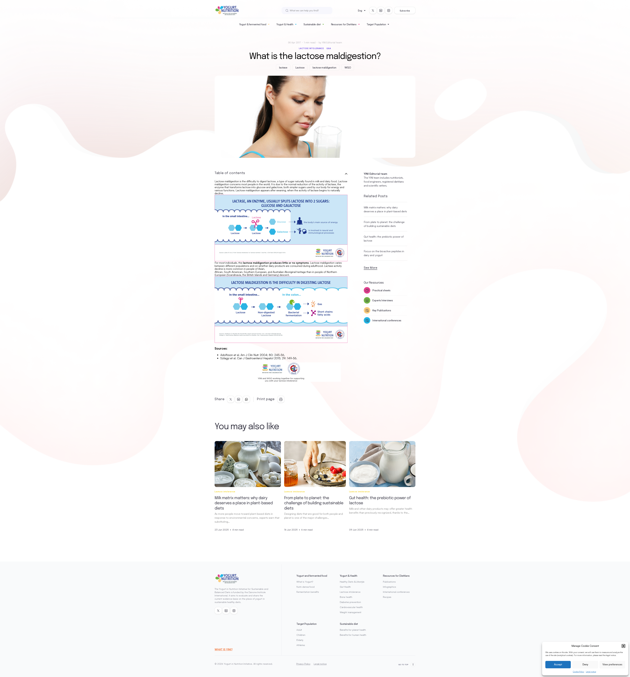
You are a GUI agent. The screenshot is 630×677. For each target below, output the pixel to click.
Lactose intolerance (311, 48)
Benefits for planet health (353, 629)
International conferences (396, 591)
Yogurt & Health (284, 24)
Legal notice (591, 671)
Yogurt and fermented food (311, 575)
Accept (558, 664)
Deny (585, 664)
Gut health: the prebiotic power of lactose (384, 238)
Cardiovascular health (351, 607)
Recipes (387, 597)
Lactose (299, 67)
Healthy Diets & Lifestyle (352, 581)
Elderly (299, 640)
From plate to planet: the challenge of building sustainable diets (384, 224)
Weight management (350, 612)
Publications (389, 581)
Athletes (300, 645)
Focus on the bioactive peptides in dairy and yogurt (384, 253)
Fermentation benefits (307, 591)
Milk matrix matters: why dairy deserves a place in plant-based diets (385, 209)
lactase (283, 67)
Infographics (389, 586)
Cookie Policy (578, 671)
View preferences (612, 664)
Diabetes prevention (350, 602)
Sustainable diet (312, 24)
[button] (623, 646)
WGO (348, 67)
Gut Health (345, 586)
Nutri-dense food (305, 586)
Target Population (376, 24)
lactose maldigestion (324, 67)
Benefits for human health (353, 634)
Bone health (346, 597)
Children (300, 634)
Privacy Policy (303, 663)
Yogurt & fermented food (252, 24)
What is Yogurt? (304, 581)
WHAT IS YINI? (223, 649)
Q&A (328, 48)
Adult (299, 629)
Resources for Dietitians (344, 24)
